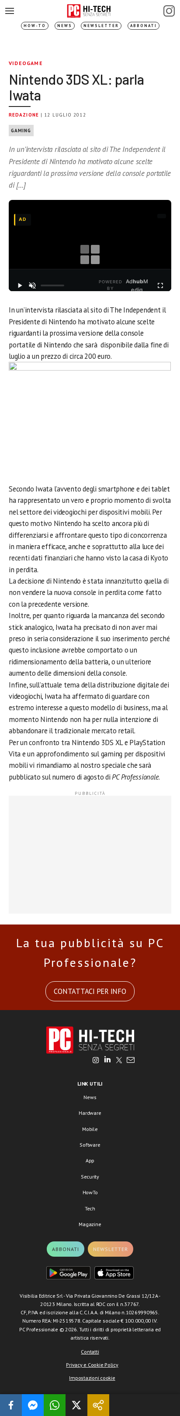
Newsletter (101, 25)
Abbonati (143, 25)
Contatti (90, 1351)
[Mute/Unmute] (32, 285)
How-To (35, 25)
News (64, 25)
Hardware (90, 1113)
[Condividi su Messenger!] (33, 1405)
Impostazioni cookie (92, 1378)
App (90, 1160)
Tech (90, 1208)
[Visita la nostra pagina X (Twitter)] (119, 1060)
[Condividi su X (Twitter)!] (76, 1405)
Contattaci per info (90, 991)
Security (90, 1176)
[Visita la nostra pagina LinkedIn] (107, 1060)
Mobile (90, 1129)
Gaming (21, 130)
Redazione (24, 115)
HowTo (90, 1192)
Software (90, 1144)
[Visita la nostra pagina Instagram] (96, 1060)
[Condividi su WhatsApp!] (55, 1405)
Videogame (26, 63)
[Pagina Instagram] (169, 11)
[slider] (52, 285)
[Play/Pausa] (19, 285)
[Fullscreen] (160, 285)
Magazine (90, 1224)
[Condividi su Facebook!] (11, 1405)
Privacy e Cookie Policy (92, 1364)
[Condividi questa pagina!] (98, 1405)
